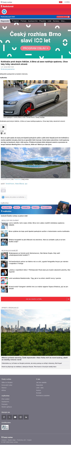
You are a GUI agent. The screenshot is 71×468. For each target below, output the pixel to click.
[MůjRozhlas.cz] (3, 78)
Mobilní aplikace (7, 407)
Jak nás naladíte (41, 382)
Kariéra (38, 390)
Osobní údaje (12, 440)
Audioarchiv (33, 21)
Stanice (4, 388)
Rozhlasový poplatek (43, 395)
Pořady (23, 21)
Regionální (5, 21)
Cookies (3, 440)
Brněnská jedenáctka (7, 69)
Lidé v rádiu (40, 388)
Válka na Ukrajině (7, 382)
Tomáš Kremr (30, 117)
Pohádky (25, 207)
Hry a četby (6, 207)
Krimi (16, 207)
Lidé (49, 21)
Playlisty (42, 21)
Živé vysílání (45, 207)
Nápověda (39, 385)
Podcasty (5, 404)
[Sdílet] (4, 133)
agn (26, 184)
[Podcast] (1, 133)
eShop (4, 390)
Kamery (56, 21)
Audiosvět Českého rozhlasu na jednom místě (14, 216)
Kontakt (38, 393)
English (29, 440)
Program (15, 21)
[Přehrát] (3, 127)
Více (63, 21)
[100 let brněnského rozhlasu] (35, 40)
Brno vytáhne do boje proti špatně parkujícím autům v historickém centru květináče (39, 231)
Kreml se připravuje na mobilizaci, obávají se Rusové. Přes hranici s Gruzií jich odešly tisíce (29, 366)
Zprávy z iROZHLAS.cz (10, 308)
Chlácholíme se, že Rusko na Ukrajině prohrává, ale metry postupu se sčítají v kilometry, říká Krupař (32, 363)
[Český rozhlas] (6, 2)
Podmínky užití (21, 440)
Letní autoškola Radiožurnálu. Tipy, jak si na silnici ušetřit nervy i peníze (35, 278)
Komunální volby (7, 385)
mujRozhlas (5, 203)
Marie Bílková (19, 184)
